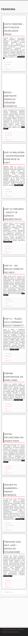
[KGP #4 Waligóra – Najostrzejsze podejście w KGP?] (14, 146)
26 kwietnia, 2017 (8, 135)
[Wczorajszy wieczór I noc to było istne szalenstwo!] (7, 615)
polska (6, 67)
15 (10, 530)
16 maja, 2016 (8, 356)
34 (10, 473)
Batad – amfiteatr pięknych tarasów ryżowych (10, 99)
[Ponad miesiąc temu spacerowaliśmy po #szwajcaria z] (7, 604)
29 (10, 139)
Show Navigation (22, 13)
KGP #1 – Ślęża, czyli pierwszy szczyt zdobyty (14, 322)
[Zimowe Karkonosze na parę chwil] (14, 367)
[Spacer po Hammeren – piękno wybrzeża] (14, 479)
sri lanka (6, 470)
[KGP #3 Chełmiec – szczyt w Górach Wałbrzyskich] (14, 203)
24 (10, 196)
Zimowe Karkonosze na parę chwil (13, 376)
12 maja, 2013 (8, 582)
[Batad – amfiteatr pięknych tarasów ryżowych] (14, 81)
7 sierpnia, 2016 (8, 191)
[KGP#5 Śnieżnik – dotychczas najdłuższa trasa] (14, 18)
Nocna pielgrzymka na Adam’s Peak (13, 437)
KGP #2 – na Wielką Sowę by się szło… (14, 269)
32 (10, 69)
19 (10, 360)
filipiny (6, 137)
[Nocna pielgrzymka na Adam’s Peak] (14, 423)
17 (10, 410)
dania (6, 527)
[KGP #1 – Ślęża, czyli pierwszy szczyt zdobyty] (14, 313)
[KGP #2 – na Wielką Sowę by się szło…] (14, 259)
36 (10, 306)
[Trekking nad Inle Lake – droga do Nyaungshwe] (14, 536)
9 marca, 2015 (8, 468)
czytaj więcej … (18, 185)
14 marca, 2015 (8, 406)
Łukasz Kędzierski (8, 62)
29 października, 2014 (9, 525)
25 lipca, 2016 (8, 248)
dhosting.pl (5, 634)
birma (6, 584)
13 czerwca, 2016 (9, 301)
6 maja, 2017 (7, 64)
